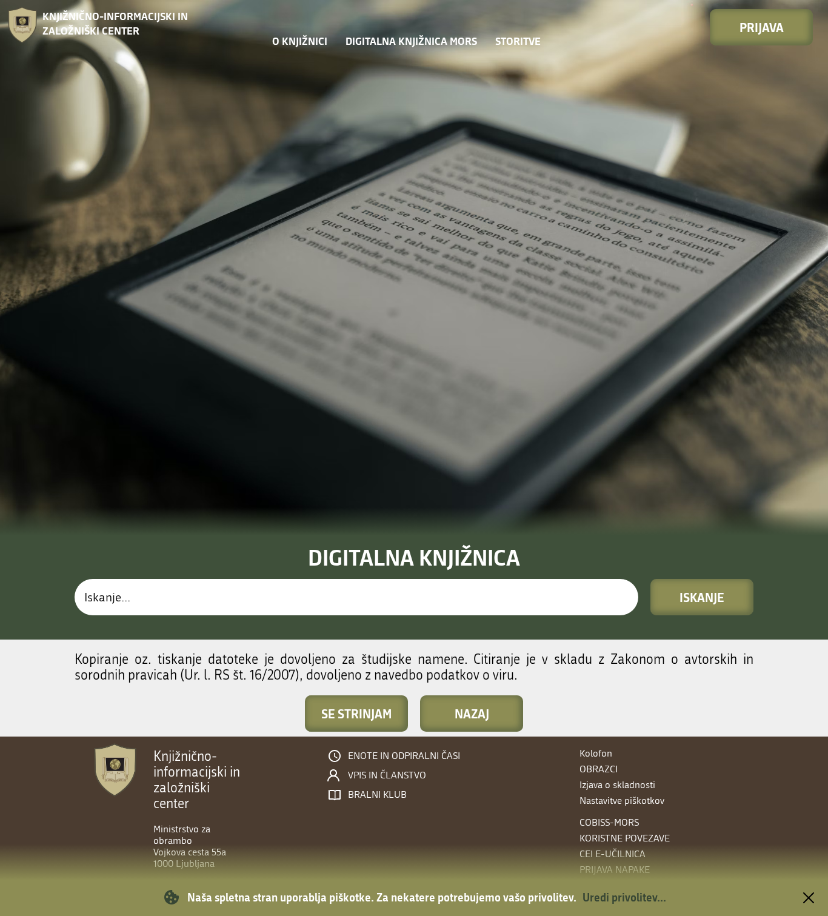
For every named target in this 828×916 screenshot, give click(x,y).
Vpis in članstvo (387, 775)
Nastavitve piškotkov (621, 800)
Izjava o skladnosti (617, 785)
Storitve (518, 40)
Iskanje (701, 597)
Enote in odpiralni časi (404, 756)
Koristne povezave (624, 838)
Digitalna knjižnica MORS (411, 40)
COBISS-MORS (609, 822)
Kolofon (595, 753)
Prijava (762, 27)
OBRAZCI (598, 769)
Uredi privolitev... (624, 897)
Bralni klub (377, 795)
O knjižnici (299, 40)
